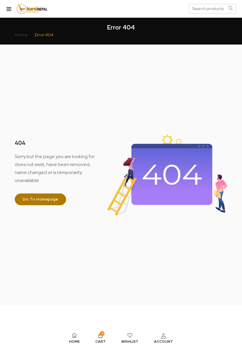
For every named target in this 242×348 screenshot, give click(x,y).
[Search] (230, 9)
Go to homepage (40, 199)
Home (21, 34)
